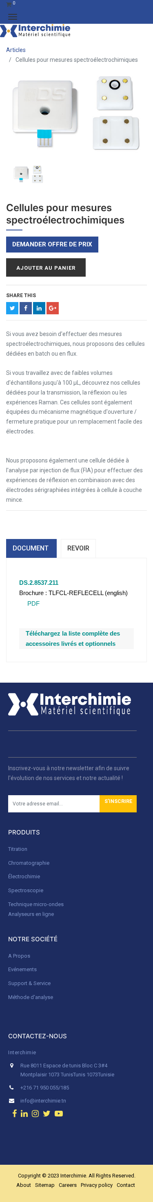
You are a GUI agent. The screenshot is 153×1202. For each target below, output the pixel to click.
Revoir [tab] (78, 548)
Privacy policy (97, 1185)
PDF (33, 603)
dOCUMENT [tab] (31, 548)
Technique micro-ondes (36, 904)
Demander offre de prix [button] (52, 244)
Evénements (22, 969)
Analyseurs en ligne (31, 914)
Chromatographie (28, 863)
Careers (68, 1185)
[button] (118, 803)
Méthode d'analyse (30, 997)
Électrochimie (24, 876)
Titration (17, 849)
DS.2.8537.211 (38, 582)
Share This (21, 295)
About (23, 1185)
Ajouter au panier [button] (45, 268)
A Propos (19, 956)
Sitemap (45, 1185)
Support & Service (29, 983)
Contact (126, 1185)
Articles (16, 50)
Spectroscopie (25, 890)
